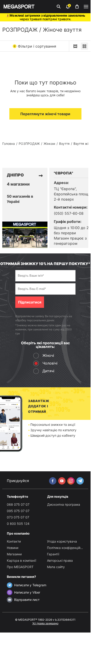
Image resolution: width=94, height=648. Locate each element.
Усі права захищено (45, 623)
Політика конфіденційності (67, 548)
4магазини (18, 184)
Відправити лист (26, 600)
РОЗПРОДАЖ (20, 29)
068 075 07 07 (18, 504)
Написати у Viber (27, 592)
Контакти (14, 541)
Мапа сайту (56, 567)
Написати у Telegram (30, 585)
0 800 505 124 (18, 524)
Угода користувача (62, 541)
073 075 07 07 (18, 517)
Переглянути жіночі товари (45, 114)
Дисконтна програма (63, 504)
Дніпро (15, 175)
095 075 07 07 (18, 511)
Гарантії (53, 554)
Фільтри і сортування (35, 46)
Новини (12, 548)
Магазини (14, 554)
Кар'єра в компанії (21, 560)
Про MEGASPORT (20, 567)
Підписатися (29, 302)
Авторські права (60, 560)
